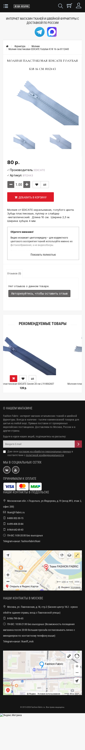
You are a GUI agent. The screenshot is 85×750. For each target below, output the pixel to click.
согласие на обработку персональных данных (45, 451)
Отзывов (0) (14, 273)
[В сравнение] (45, 184)
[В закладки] (37, 184)
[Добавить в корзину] (53, 378)
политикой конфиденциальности (45, 455)
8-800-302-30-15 (15, 518)
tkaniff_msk (27, 641)
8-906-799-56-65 (15, 618)
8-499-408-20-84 (15, 523)
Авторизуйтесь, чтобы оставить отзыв (39, 293)
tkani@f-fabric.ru (16, 512)
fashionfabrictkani (30, 541)
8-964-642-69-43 (15, 529)
